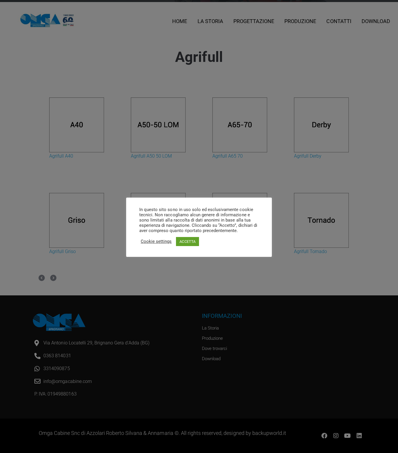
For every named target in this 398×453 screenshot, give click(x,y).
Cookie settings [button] (156, 241)
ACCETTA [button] (187, 241)
